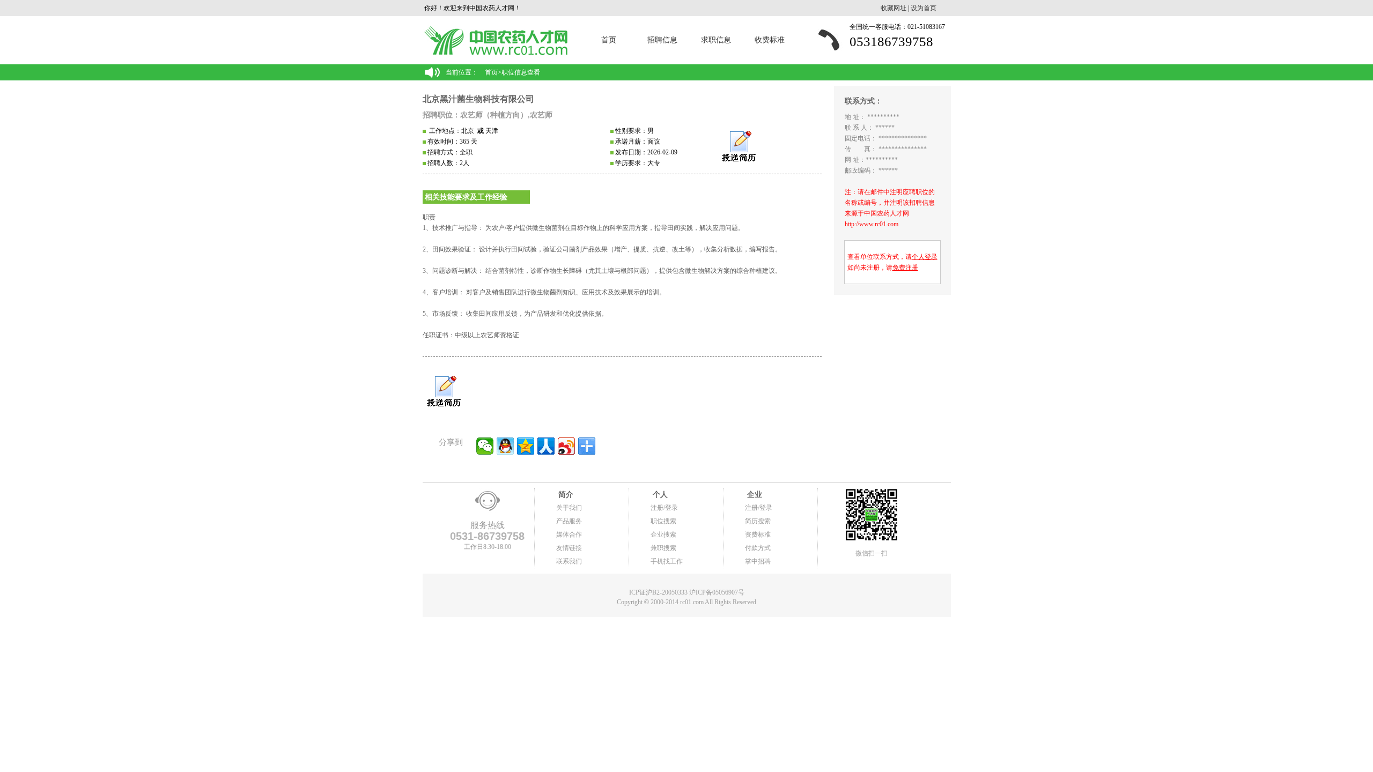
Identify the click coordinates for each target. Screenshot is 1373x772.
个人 (659, 495)
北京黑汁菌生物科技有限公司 (478, 98)
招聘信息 (662, 40)
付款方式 (758, 548)
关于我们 (569, 507)
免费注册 (905, 267)
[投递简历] (739, 146)
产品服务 (569, 521)
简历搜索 (758, 521)
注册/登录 (664, 507)
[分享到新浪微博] (566, 446)
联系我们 (569, 561)
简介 (564, 495)
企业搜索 (663, 534)
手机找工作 (667, 561)
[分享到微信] (484, 446)
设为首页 (923, 8)
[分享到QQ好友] (505, 446)
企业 (753, 495)
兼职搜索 (663, 548)
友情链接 (569, 548)
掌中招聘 (758, 561)
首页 (608, 40)
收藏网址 (893, 8)
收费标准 (770, 40)
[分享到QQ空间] (525, 446)
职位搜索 (663, 521)
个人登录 (925, 257)
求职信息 (716, 40)
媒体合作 (569, 534)
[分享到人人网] (546, 446)
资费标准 (758, 534)
